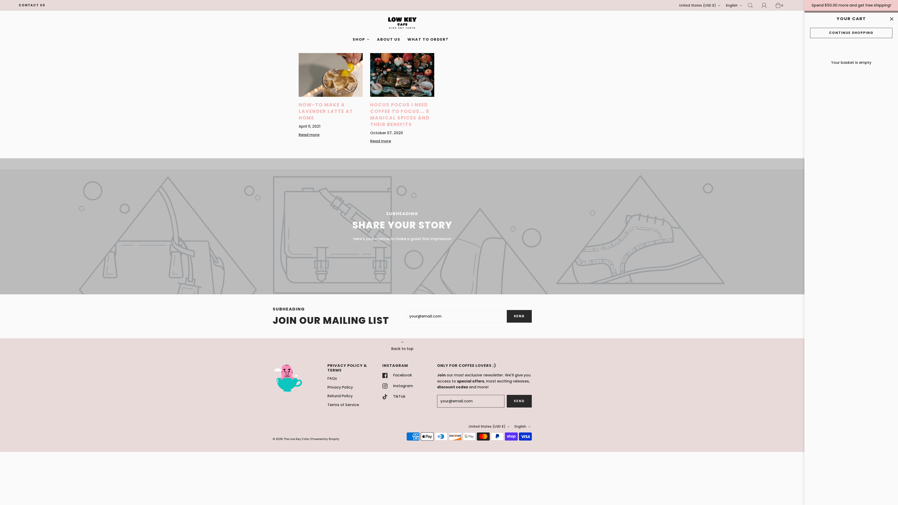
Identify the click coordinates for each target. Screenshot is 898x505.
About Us (388, 39)
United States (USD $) (698, 5)
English (732, 5)
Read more (309, 134)
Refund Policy (340, 396)
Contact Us (32, 5)
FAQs (332, 378)
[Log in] (767, 5)
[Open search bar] (753, 5)
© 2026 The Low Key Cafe (291, 439)
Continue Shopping (851, 32)
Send (519, 316)
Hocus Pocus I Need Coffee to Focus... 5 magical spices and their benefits (400, 114)
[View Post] (331, 75)
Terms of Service (343, 405)
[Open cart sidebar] (891, 19)
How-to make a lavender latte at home (326, 111)
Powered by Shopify (325, 439)
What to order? (427, 39)
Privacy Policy (340, 387)
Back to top (402, 348)
